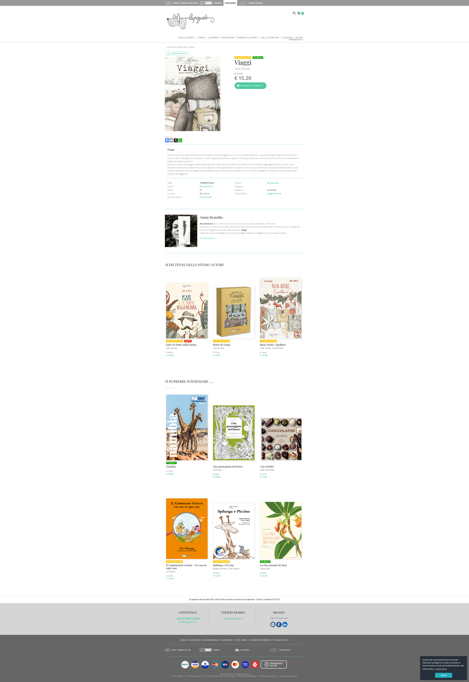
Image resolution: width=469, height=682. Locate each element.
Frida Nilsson (265, 348)
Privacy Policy (282, 640)
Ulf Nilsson (170, 571)
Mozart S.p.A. (292, 676)
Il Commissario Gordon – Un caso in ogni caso (186, 566)
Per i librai (242, 640)
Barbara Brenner (220, 568)
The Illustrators (269, 38)
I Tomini (201, 38)
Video (183, 640)
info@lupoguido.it (187, 622)
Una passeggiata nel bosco (228, 466)
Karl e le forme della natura (181, 344)
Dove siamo (194, 640)
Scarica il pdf (206, 197)
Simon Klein (265, 568)
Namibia (171, 466)
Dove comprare (210, 640)
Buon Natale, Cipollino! (273, 344)
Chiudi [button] (443, 675)
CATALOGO (287, 38)
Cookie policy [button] (441, 669)
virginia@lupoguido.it (233, 618)
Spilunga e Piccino (223, 565)
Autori (299, 38)
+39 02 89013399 (188, 618)
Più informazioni (207, 238)
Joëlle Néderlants (267, 470)
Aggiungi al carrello (252, 85)
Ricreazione (228, 38)
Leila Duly (217, 470)
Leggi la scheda (274, 193)
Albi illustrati (186, 38)
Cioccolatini (267, 466)
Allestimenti (227, 640)
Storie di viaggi (221, 344)
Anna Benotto (242, 68)
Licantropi (213, 38)
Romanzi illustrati (247, 38)
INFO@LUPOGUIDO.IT (269, 676)
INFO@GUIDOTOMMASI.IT (247, 676)
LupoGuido (171, 47)
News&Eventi (296, 40)
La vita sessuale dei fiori (273, 565)
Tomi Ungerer (234, 568)
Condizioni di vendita (261, 640)
